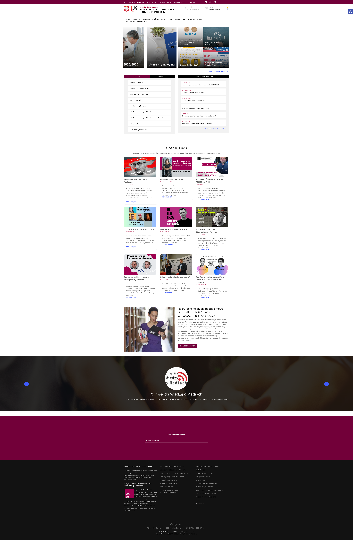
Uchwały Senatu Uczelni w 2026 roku (173, 470)
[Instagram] (175, 524)
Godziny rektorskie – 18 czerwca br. (214, 43)
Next (172, 47)
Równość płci (200, 480)
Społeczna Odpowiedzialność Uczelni (209, 490)
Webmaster (200, 503)
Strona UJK (191, 2)
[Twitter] (180, 524)
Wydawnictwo (151, 2)
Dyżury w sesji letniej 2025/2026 (193, 93)
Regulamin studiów (136, 82)
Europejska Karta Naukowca (206, 494)
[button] (350, 11)
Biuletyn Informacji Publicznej (206, 497)
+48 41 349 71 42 (194, 9)
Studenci (137, 76)
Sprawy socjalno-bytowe (139, 94)
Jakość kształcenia (136, 124)
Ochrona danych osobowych (206, 483)
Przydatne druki (135, 100)
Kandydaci (162, 76)
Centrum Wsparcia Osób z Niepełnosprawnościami (169, 491)
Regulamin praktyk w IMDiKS (139, 88)
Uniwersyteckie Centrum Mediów (207, 466)
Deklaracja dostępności (204, 473)
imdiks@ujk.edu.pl (214, 9)
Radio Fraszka (201, 470)
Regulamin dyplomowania (139, 106)
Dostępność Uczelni (203, 477)
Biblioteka (140, 2)
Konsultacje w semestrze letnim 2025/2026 (197, 124)
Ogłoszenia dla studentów (203, 76)
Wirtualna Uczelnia (165, 2)
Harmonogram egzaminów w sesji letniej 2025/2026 (149, 63)
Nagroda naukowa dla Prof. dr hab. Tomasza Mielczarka (191, 42)
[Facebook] (171, 524)
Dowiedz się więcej (187, 346)
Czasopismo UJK (179, 2)
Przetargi (132, 2)
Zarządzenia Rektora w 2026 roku (171, 466)
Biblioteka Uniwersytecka (168, 483)
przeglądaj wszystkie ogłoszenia (214, 128)
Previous (126, 47)
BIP (125, 2)
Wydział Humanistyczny (168, 480)
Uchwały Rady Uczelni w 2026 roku (172, 477)
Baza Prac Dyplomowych (139, 130)
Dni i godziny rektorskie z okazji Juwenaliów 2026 (199, 116)
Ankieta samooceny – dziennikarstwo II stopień (146, 118)
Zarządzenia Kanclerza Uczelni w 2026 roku (175, 473)
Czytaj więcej (131, 202)
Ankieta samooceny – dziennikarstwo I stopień (146, 112)
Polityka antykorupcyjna (204, 487)
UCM (191, 528)
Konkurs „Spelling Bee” (189, 65)
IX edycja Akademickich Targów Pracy (214, 64)
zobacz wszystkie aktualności (218, 71)
